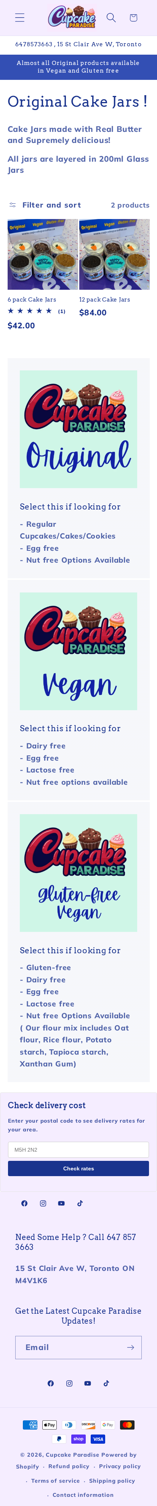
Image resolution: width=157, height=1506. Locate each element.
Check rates (78, 1168)
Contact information (83, 1494)
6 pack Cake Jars (32, 299)
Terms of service (55, 1480)
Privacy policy (120, 1466)
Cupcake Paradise (72, 1454)
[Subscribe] (130, 1347)
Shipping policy (112, 1480)
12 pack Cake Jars (104, 299)
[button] (19, 18)
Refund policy (69, 1466)
